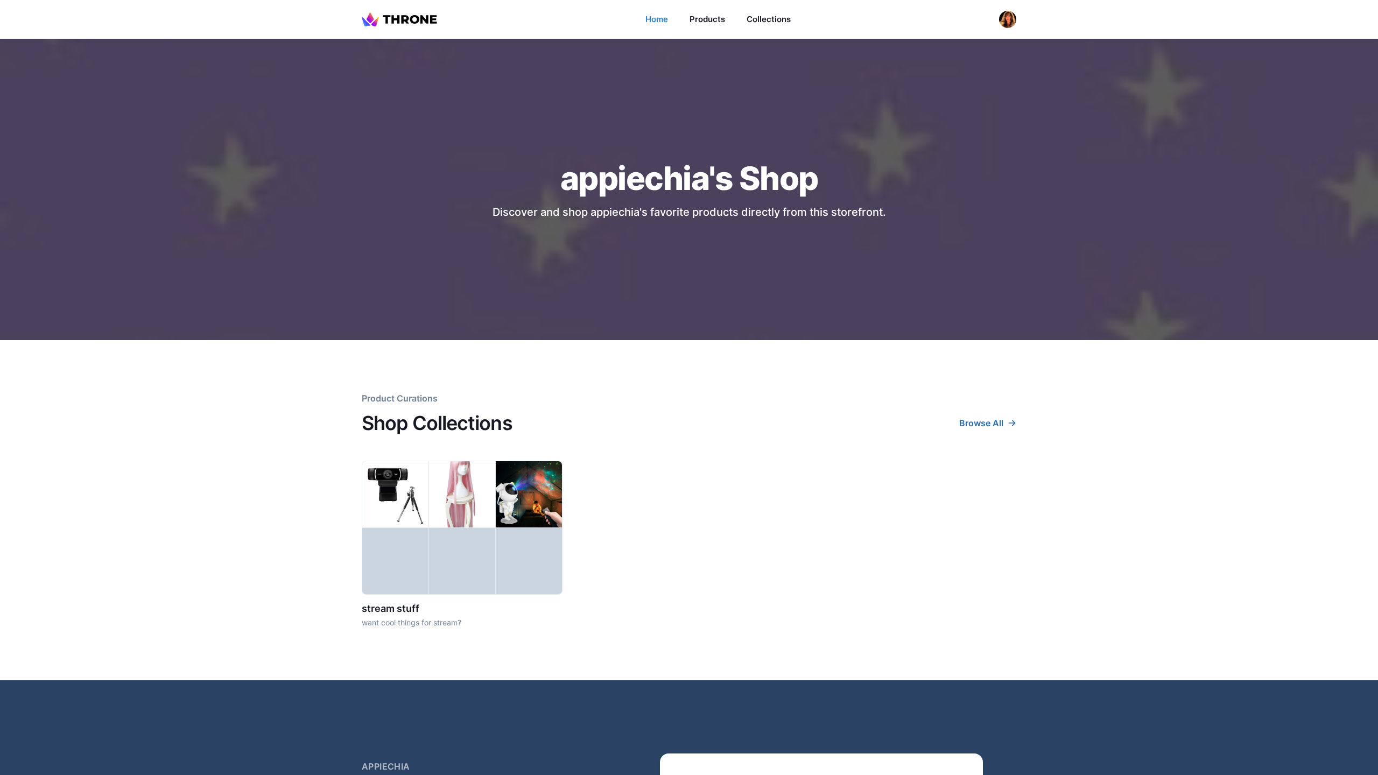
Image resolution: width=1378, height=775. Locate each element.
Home (656, 19)
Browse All (981, 423)
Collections (769, 19)
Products (707, 19)
